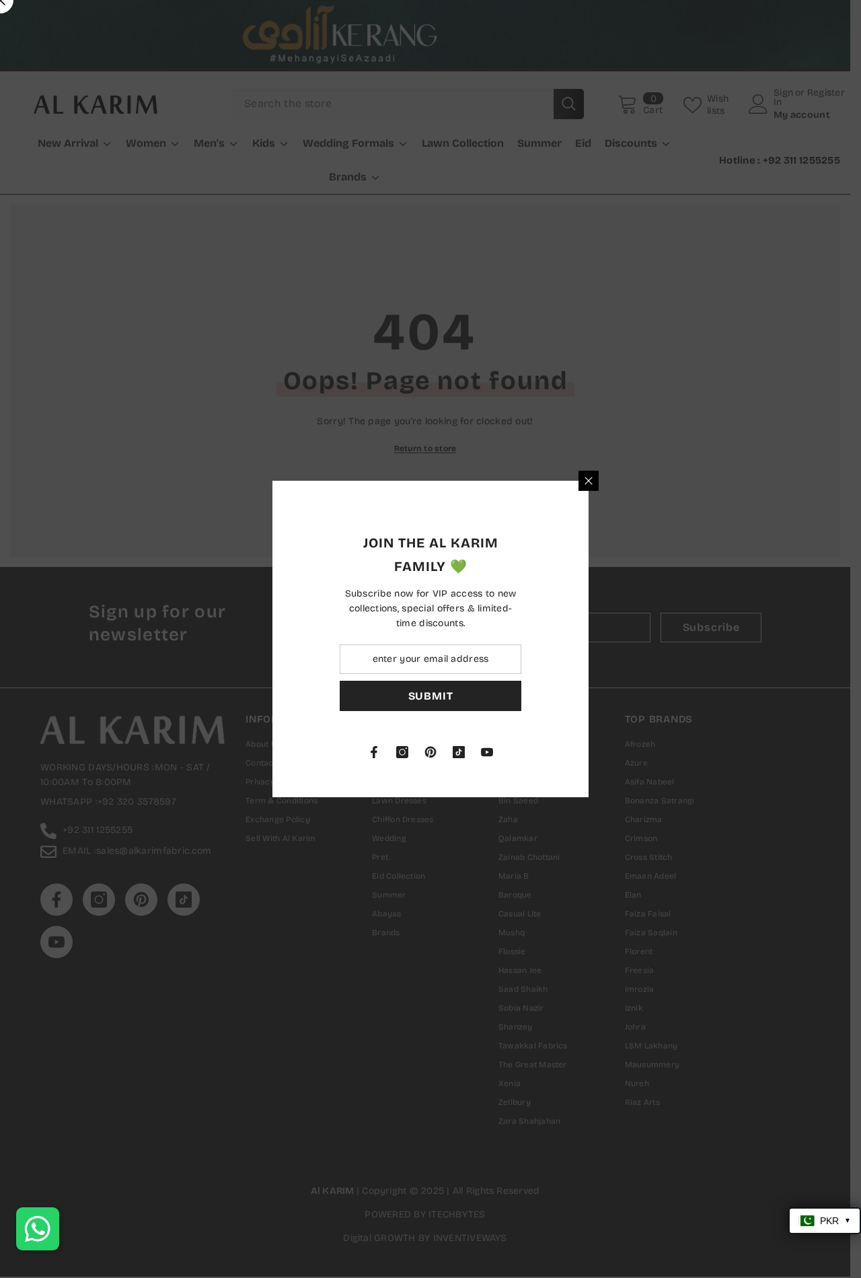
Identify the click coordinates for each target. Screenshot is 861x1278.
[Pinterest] (579, 752)
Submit (579, 696)
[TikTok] (607, 752)
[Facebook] (523, 752)
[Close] (737, 481)
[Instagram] (551, 752)
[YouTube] (636, 752)
